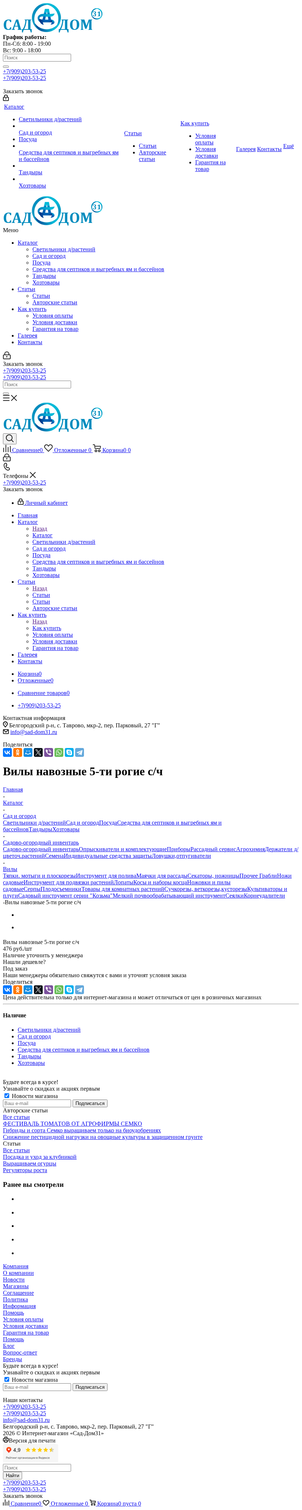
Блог (9, 1346)
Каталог (28, 243)
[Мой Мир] (28, 752)
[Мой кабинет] (6, 99)
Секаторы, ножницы (213, 876)
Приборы (178, 849)
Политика (15, 1299)
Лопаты (123, 882)
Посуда (41, 262)
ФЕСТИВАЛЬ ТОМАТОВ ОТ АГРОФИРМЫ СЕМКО (72, 1124)
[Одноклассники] (17, 752)
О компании (18, 1273)
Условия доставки (54, 322)
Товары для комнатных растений (122, 889)
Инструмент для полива (106, 876)
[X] (38, 752)
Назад (39, 528)
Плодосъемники (61, 889)
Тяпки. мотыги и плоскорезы (39, 876)
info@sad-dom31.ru (33, 732)
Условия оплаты (52, 315)
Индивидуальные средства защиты (108, 856)
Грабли (268, 876)
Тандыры (44, 276)
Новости (14, 1279)
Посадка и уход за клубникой (40, 1157)
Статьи (26, 289)
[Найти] (6, 67)
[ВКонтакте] (7, 752)
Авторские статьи (54, 302)
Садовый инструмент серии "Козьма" (65, 895)
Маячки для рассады (161, 876)
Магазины (16, 1286)
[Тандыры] (71, 165)
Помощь (13, 1313)
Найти (12, 1475)
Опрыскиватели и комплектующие (123, 849)
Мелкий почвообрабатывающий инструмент (169, 895)
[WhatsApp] (59, 752)
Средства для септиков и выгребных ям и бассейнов (98, 269)
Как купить (32, 309)
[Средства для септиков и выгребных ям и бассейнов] (71, 146)
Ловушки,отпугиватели (181, 856)
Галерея (27, 335)
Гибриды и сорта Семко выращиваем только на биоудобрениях (82, 1130)
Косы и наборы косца (160, 882)
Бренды (12, 1359)
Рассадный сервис (213, 849)
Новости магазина (34, 1096)
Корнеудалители (264, 895)
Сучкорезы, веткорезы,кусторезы (205, 889)
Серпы (32, 889)
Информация (19, 1306)
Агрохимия (250, 849)
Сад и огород (49, 256)
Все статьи (16, 1117)
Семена (54, 856)
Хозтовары (46, 282)
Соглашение (18, 1293)
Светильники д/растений (63, 249)
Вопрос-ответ (20, 1352)
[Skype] (69, 752)
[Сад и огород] (71, 126)
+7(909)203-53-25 (24, 71)
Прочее (249, 876)
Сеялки (234, 895)
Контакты (30, 342)
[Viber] (48, 752)
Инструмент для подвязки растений (69, 882)
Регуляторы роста (25, 1170)
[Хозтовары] (71, 179)
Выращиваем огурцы (29, 1163)
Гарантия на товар (55, 329)
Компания (15, 1266)
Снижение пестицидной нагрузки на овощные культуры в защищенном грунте (103, 1137)
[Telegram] (79, 752)
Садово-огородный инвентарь (41, 849)
